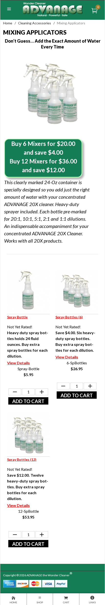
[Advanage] (52, 9)
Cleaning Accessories (34, 23)
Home (7, 23)
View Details (18, 362)
